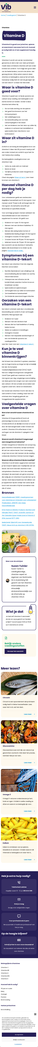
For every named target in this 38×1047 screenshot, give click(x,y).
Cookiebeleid (18, 1044)
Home (3, 15)
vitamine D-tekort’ (27, 344)
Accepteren (19, 1035)
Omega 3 (7, 794)
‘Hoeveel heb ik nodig (15, 251)
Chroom (6, 697)
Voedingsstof (11, 15)
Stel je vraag (19, 904)
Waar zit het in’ (20, 177)
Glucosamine (8, 746)
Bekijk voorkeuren (19, 1040)
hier (11, 908)
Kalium (6, 843)
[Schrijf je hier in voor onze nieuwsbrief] (19, 940)
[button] (35, 1014)
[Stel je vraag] (19, 899)
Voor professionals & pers (19, 921)
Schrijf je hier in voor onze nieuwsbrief (19, 945)
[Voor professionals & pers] (19, 916)
